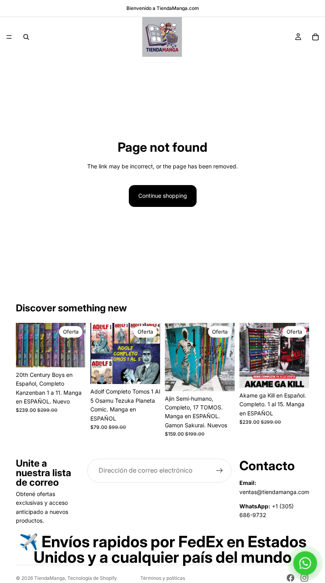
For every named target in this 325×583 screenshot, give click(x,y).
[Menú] (9, 37)
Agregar (154, 371)
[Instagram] (304, 578)
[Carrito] (315, 37)
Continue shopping (162, 195)
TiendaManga (49, 578)
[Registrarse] (219, 470)
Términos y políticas (162, 578)
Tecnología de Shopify (92, 578)
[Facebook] (290, 578)
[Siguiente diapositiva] (77, 345)
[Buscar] (26, 37)
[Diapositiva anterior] (24, 345)
